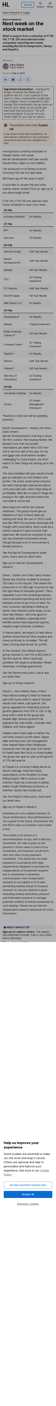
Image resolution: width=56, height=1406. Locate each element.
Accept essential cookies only (28, 1184)
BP (5, 230)
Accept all (28, 1194)
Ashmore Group (12, 251)
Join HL (27, 4)
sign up (45, 188)
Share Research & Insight (16, 12)
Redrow (8, 361)
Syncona (9, 237)
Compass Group (12, 344)
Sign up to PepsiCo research (19, 806)
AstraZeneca (11, 316)
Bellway (8, 324)
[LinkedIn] (5, 79)
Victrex (8, 404)
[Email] (13, 79)
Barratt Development (15, 159)
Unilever (8, 368)
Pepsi (10, 178)
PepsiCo (8, 353)
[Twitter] (28, 79)
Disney (31, 168)
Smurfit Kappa (12, 295)
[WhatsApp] (20, 79)
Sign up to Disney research (18, 683)
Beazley (8, 269)
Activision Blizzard (14, 216)
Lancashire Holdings (15, 393)
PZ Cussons (10, 288)
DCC (6, 279)
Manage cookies (28, 1203)
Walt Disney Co (12, 303)
